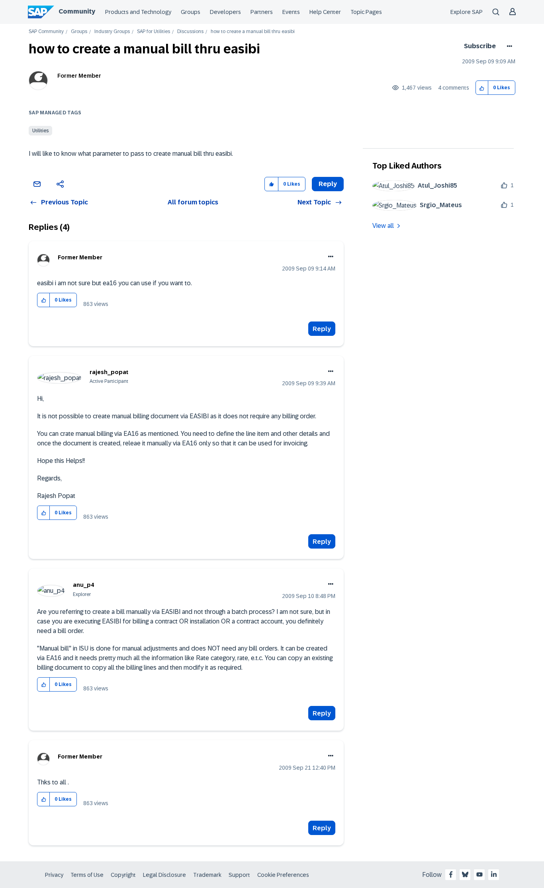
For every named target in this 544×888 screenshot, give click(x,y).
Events (291, 12)
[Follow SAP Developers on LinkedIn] (494, 874)
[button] (482, 88)
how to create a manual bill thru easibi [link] (253, 31)
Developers (225, 12)
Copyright (123, 875)
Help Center (325, 12)
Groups (190, 12)
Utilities (40, 130)
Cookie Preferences (283, 875)
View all (383, 225)
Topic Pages (366, 12)
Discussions (190, 31)
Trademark (207, 875)
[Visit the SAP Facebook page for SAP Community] (451, 874)
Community (77, 11)
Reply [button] (328, 183)
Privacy (54, 875)
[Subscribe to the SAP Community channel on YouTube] (479, 874)
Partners (261, 12)
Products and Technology (138, 12)
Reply (322, 328)
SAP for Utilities (153, 31)
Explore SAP (466, 12)
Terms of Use (87, 875)
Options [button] (508, 46)
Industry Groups (112, 31)
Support (239, 875)
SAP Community (46, 31)
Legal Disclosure (164, 875)
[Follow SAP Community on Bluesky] (465, 874)
